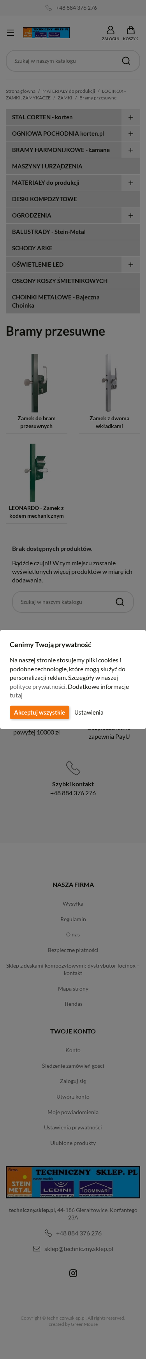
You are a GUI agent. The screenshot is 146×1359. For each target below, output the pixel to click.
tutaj (16, 695)
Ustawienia (89, 712)
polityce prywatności (37, 686)
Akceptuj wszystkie (39, 712)
